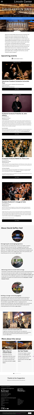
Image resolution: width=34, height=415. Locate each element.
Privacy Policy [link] (18, 413)
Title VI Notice (19, 403)
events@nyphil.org (17, 215)
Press (2, 404)
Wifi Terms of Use (20, 401)
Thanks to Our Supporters (5, 386)
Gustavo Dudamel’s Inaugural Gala (14, 202)
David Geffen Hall (6, 119)
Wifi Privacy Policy (20, 402)
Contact (19, 404)
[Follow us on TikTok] (5, 408)
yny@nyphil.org (18, 171)
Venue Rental (3, 405)
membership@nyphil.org (25, 131)
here (29, 214)
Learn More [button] (17, 89)
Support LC (2, 403)
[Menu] (2, 1)
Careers (2, 401)
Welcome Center (27, 274)
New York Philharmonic (5, 116)
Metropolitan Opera (21, 84)
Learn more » (18, 253)
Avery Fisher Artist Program (5, 395)
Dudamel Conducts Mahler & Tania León (15, 158)
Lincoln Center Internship (4, 402)
